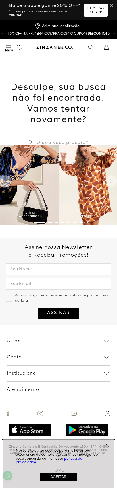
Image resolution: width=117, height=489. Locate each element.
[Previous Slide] (5, 181)
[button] (3, 33)
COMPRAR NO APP (96, 10)
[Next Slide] (111, 181)
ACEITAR (58, 476)
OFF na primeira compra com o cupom (59, 33)
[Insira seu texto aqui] (8, 413)
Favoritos (19, 47)
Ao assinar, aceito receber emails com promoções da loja (61, 298)
